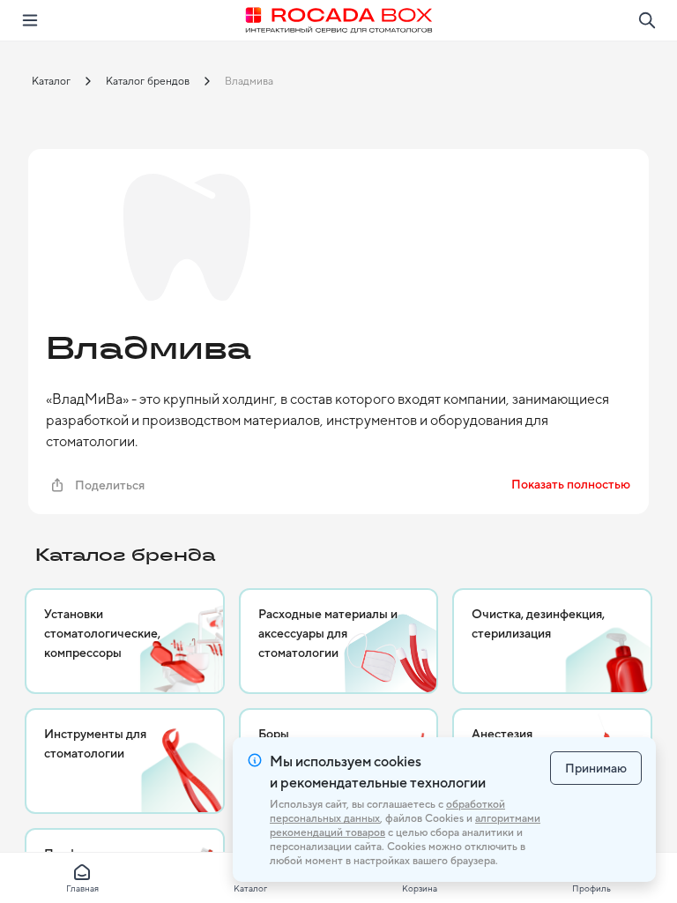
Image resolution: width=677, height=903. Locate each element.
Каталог (51, 81)
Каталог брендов (148, 81)
